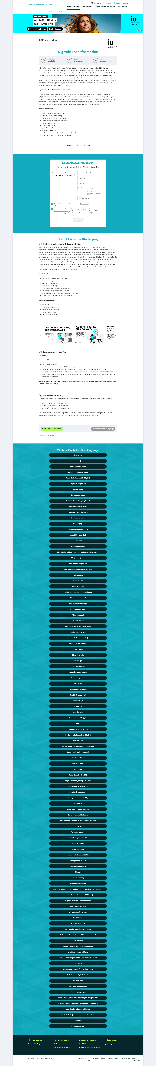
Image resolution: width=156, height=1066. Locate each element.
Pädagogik (78, 803)
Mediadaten (57, 1044)
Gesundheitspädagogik (78, 718)
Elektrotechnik (78, 763)
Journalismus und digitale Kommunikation (78, 746)
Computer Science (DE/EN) (78, 729)
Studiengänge (87, 6)
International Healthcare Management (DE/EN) (78, 820)
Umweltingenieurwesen (78, 912)
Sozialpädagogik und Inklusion (78, 1009)
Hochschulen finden (73, 6)
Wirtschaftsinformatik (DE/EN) (78, 478)
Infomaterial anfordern (37, 29)
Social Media (78, 741)
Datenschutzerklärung (98, 1058)
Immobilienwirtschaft (78, 535)
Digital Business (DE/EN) (78, 506)
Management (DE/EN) (78, 860)
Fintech (78, 872)
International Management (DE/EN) (78, 626)
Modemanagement (78, 678)
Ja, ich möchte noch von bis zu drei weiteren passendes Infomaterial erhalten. (78, 205)
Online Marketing (78, 586)
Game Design (78, 769)
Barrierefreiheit (125, 1058)
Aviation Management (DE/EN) (78, 838)
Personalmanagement (78, 466)
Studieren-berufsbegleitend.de (36, 12)
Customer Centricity (78, 883)
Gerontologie (78, 701)
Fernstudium (122, 6)
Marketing (78, 455)
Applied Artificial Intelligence (78, 809)
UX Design (78, 661)
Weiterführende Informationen (78, 145)
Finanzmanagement (78, 461)
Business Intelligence (78, 866)
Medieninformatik (78, 546)
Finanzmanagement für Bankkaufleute (78, 946)
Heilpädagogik (78, 523)
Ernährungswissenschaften (78, 512)
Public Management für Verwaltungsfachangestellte (78, 998)
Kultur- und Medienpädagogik (78, 752)
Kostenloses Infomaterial (52, 429)
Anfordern (78, 219)
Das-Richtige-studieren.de (88, 1044)
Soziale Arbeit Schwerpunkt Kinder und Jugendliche (78, 1003)
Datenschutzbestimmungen (62, 211)
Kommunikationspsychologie (78, 638)
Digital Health (78, 940)
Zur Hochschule (55, 29)
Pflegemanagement (78, 558)
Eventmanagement (78, 518)
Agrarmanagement (78, 832)
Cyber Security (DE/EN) (78, 775)
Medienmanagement (78, 598)
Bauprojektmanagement (78, 672)
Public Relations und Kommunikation (78, 592)
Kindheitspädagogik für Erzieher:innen (78, 969)
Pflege (78, 723)
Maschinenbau (78, 918)
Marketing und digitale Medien (78, 975)
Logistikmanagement (78, 483)
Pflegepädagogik (78, 615)
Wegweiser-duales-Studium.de (89, 1047)
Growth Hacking (78, 878)
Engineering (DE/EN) (78, 906)
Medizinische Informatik (78, 986)
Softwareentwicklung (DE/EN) (78, 855)
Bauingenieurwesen (78, 632)
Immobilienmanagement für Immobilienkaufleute (78, 958)
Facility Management (78, 695)
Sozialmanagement (78, 495)
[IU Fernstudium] (112, 44)
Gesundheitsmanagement (78, 472)
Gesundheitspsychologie (78, 643)
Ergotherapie (78, 712)
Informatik (78, 541)
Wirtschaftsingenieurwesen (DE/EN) (78, 569)
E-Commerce (78, 581)
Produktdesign (78, 843)
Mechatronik (78, 980)
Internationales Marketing (78, 815)
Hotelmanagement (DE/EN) (78, 529)
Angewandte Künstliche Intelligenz (78, 929)
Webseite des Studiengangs (103, 429)
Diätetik (78, 826)
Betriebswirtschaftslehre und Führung (78, 895)
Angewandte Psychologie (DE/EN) (78, 781)
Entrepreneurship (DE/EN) (78, 798)
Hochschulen (84, 204)
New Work (78, 683)
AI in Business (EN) (78, 923)
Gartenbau (78, 1020)
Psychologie (78, 649)
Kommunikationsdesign (78, 603)
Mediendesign (78, 575)
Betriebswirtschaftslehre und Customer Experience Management (78, 889)
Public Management (78, 666)
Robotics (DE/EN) (78, 758)
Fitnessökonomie (78, 621)
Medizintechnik (78, 849)
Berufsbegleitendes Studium (105, 6)
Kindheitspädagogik (78, 609)
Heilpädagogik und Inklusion (78, 952)
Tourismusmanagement (78, 563)
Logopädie (78, 706)
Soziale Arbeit (78, 489)
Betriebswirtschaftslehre (78, 786)
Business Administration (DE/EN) (78, 735)
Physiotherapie (78, 655)
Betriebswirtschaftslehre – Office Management (78, 935)
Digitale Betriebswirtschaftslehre (78, 900)
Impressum (82, 1058)
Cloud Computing (78, 1026)
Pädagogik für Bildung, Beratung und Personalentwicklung (78, 552)
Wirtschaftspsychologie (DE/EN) (78, 501)
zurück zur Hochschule (46, 435)
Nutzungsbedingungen (80, 209)
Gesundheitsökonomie (78, 689)
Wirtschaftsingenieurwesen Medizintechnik (78, 1015)
